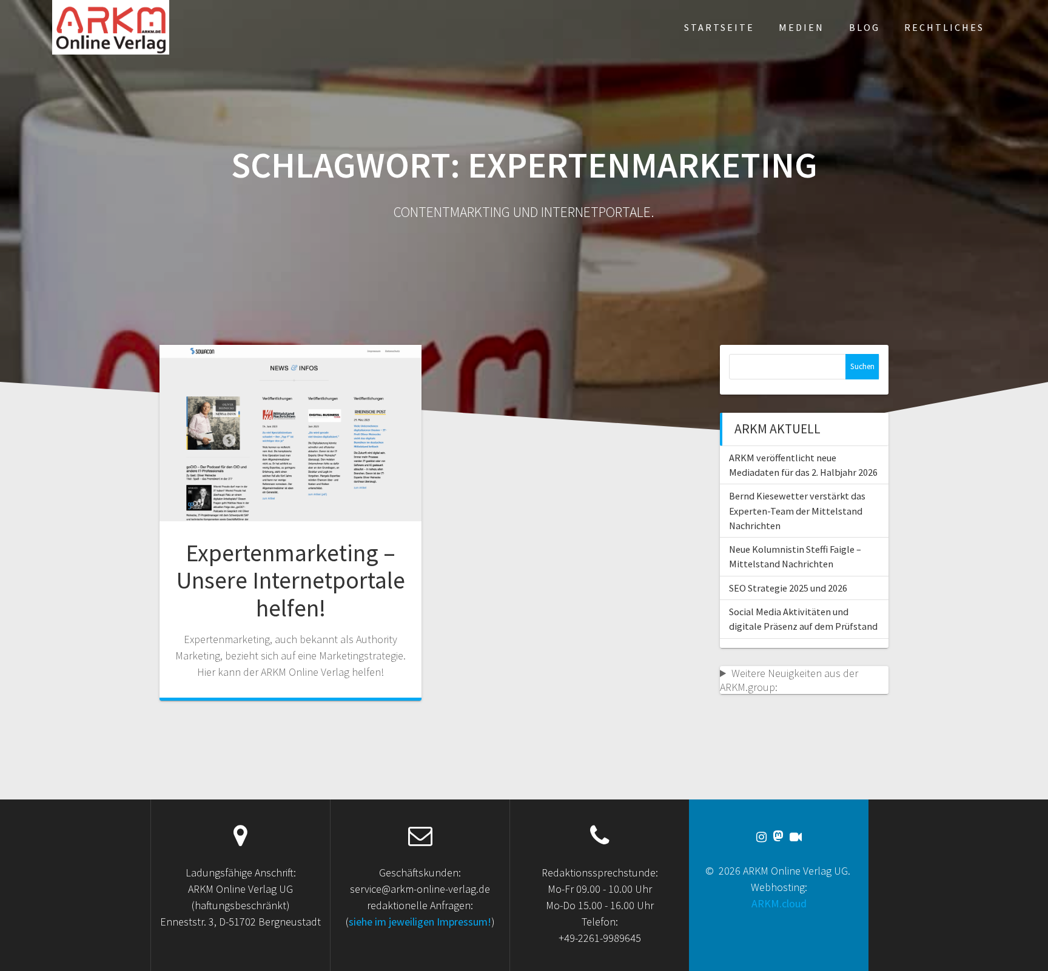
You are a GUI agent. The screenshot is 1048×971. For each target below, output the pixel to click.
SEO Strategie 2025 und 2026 (788, 588)
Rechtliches (944, 27)
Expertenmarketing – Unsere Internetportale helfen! (290, 580)
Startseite (719, 27)
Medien (801, 27)
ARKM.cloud (779, 903)
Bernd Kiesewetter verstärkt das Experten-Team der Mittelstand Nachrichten (797, 511)
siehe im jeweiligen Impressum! (420, 922)
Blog (864, 27)
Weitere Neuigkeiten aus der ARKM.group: (789, 680)
